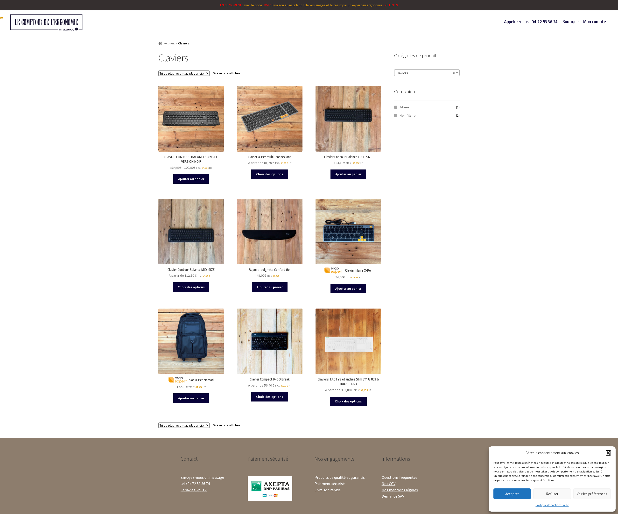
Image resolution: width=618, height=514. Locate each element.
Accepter (512, 494)
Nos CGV (388, 483)
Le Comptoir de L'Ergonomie (100, 22)
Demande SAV (393, 496)
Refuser (552, 494)
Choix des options (269, 174)
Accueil (169, 43)
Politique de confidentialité (552, 505)
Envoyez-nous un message (202, 477)
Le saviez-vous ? (194, 489)
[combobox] (427, 72)
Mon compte (594, 21)
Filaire (404, 107)
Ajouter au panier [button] (191, 179)
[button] (608, 453)
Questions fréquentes (399, 477)
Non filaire (407, 115)
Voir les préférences (592, 494)
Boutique (570, 21)
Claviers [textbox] (425, 73)
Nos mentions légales (400, 489)
